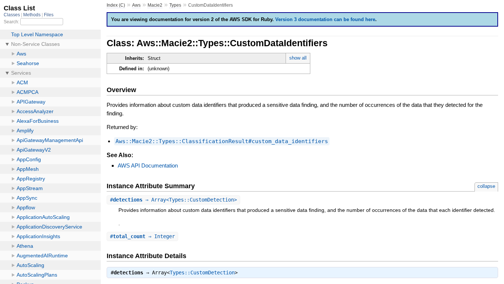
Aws (136, 5)
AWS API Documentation (148, 165)
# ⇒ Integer (142, 236)
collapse (486, 186)
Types (175, 5)
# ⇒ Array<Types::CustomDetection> (173, 200)
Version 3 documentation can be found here (325, 19)
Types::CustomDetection (202, 272)
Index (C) (116, 5)
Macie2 (155, 5)
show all (298, 58)
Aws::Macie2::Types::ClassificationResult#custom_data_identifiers (221, 141)
